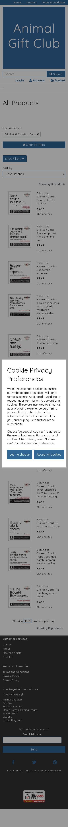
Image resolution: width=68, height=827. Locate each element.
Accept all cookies (49, 454)
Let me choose (20, 454)
